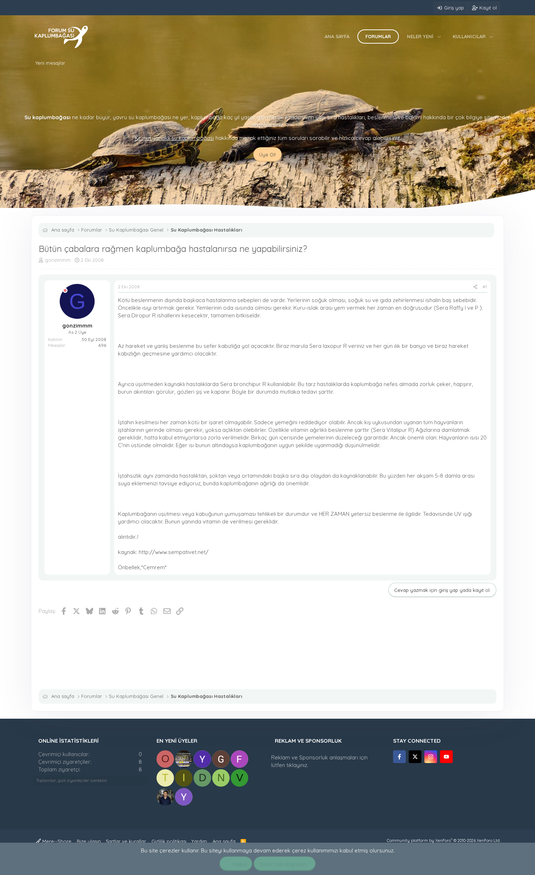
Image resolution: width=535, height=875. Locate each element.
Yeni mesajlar (50, 63)
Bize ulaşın (89, 841)
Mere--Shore (56, 841)
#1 (485, 286)
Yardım (199, 841)
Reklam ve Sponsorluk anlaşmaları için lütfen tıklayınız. (319, 761)
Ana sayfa (337, 36)
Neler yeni (420, 36)
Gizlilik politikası (168, 841)
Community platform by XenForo (443, 840)
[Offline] (65, 290)
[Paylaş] (475, 287)
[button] (439, 36)
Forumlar (378, 36)
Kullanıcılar (469, 36)
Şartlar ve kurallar (126, 841)
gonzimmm (58, 260)
